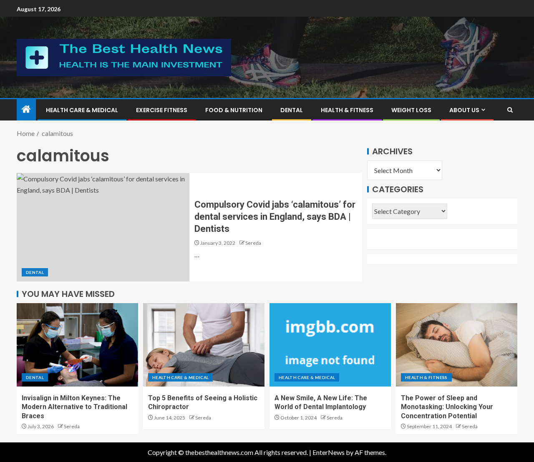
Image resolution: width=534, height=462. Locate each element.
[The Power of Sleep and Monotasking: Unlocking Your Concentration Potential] (456, 345)
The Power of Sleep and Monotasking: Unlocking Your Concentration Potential (447, 407)
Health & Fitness (347, 110)
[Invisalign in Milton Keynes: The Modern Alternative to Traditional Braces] (77, 345)
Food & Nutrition (233, 110)
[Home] (26, 109)
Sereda (253, 243)
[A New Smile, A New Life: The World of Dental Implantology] (330, 345)
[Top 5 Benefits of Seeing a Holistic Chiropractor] (203, 345)
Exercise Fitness (161, 110)
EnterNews (328, 452)
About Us (464, 110)
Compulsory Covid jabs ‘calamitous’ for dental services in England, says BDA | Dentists (274, 216)
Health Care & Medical (82, 110)
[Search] (510, 110)
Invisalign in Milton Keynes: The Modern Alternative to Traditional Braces (74, 407)
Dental (291, 110)
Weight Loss (411, 110)
